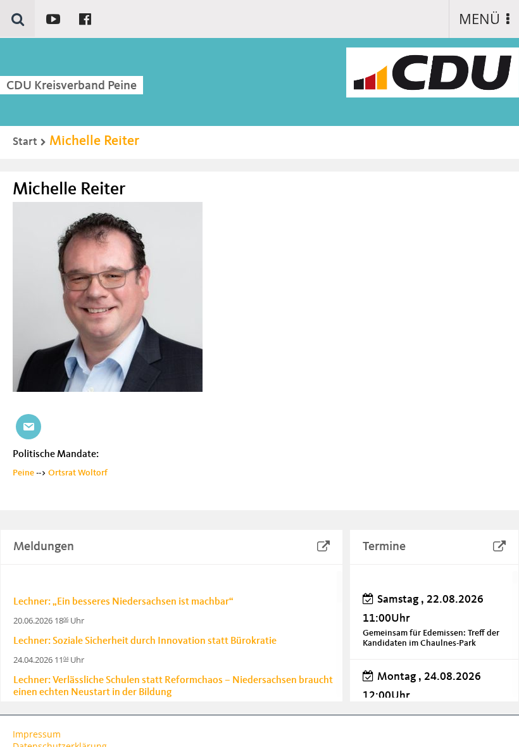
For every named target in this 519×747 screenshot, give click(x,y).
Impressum (37, 734)
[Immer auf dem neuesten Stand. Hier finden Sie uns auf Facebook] (85, 18)
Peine (23, 472)
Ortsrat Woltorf (78, 472)
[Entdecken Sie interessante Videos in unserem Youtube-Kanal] (53, 18)
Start (25, 142)
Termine (384, 547)
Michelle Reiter (94, 141)
